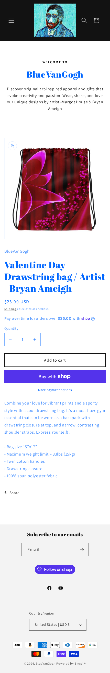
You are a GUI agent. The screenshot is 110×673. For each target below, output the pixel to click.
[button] (11, 20)
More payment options (55, 390)
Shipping (10, 309)
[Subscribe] (82, 549)
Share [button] (14, 492)
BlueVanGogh (46, 663)
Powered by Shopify (71, 663)
